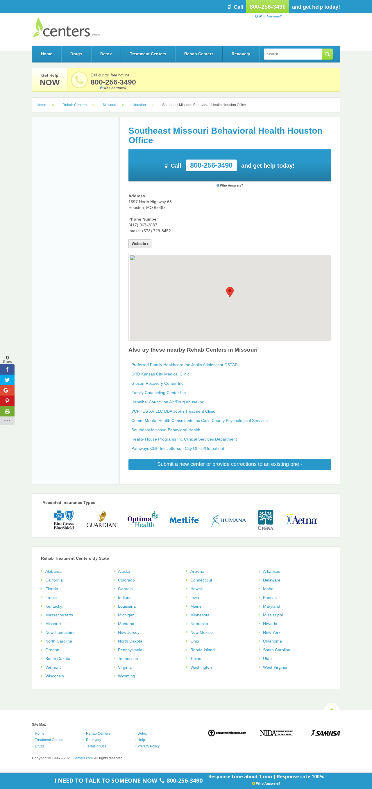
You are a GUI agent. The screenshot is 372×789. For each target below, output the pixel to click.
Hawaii (196, 588)
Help (141, 740)
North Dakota (130, 641)
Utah (267, 658)
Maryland (271, 606)
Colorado (126, 580)
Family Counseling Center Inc (158, 392)
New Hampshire (60, 632)
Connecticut (201, 580)
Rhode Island (202, 649)
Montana (126, 623)
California (54, 580)
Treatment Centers (148, 53)
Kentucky (53, 606)
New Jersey (129, 632)
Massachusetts (59, 615)
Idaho (268, 588)
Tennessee (128, 658)
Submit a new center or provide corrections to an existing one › (229, 464)
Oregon (52, 649)
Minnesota (200, 615)
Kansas (270, 597)
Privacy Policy (148, 746)
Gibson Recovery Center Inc (157, 383)
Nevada (270, 623)
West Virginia (275, 667)
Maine (196, 606)
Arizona (197, 571)
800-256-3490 (268, 6)
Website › (140, 243)
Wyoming (126, 676)
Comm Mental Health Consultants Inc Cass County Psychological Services (199, 420)
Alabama (53, 571)
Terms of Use (96, 746)
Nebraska (199, 623)
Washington (201, 667)
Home (46, 53)
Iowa (194, 597)
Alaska (124, 571)
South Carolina (276, 649)
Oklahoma (272, 641)
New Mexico (201, 632)
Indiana (125, 597)
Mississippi (273, 615)
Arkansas (271, 571)
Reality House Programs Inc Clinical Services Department (184, 439)
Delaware (271, 580)
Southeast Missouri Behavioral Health (165, 429)
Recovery (241, 53)
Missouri (109, 105)
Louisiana (127, 606)
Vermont (53, 667)
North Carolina (58, 641)
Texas (195, 658)
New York (271, 632)
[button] (230, 292)
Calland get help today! (233, 165)
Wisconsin (54, 676)
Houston (139, 105)
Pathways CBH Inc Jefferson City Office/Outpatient (177, 448)
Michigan (126, 615)
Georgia (125, 588)
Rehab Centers (199, 53)
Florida (51, 588)
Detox (106, 53)
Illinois (51, 597)
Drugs (76, 53)
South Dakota (57, 658)
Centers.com (66, 26)
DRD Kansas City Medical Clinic (160, 374)
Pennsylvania (130, 649)
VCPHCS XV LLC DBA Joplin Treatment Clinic (173, 411)
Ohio (194, 641)
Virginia (125, 667)
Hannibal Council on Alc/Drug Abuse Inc (167, 402)
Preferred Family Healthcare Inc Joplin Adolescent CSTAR (184, 364)
